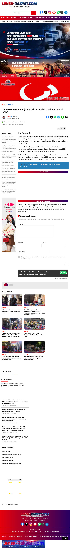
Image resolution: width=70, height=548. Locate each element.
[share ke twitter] (52, 118)
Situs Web (21, 252)
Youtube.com (55, 531)
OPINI (67, 17)
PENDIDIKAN (54, 17)
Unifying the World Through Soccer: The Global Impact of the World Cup (20, 21)
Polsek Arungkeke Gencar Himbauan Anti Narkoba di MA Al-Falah (13, 410)
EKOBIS (36, 17)
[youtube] (54, 13)
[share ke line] (63, 118)
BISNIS (19, 17)
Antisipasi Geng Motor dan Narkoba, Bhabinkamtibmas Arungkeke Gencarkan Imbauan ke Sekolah (15, 401)
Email (44, 243)
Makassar (8, 457)
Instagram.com (24, 531)
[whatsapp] (58, 13)
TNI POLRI (41, 17)
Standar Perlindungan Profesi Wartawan (53, 536)
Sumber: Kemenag (15, 500)
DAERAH (30, 17)
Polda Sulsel (8, 460)
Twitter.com (48, 531)
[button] (58, 129)
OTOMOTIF (9, 104)
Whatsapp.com (33, 531)
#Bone (6, 451)
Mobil (10, 285)
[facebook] (42, 13)
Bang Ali (8, 116)
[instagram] (50, 13)
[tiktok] (62, 13)
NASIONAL (14, 17)
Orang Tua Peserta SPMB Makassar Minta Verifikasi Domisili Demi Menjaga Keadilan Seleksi (14, 419)
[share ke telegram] (59, 118)
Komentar (21, 224)
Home (4, 536)
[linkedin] (66, 13)
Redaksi (10, 536)
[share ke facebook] (48, 118)
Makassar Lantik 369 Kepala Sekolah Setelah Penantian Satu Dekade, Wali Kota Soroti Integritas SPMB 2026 (13, 428)
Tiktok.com (41, 531)
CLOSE (65, 538)
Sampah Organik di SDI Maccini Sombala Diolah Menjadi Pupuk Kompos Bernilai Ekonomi (15, 438)
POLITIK (48, 17)
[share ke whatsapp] (55, 118)
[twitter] (46, 13)
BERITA (3, 17)
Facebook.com (15, 531)
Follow (63, 272)
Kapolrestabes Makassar (12, 454)
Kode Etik (19, 536)
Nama (20, 243)
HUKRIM (24, 17)
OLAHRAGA (62, 17)
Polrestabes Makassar (12, 463)
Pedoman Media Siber (30, 536)
